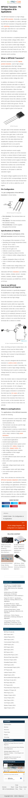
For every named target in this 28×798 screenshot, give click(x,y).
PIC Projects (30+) (8, 685)
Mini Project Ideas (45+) (9, 682)
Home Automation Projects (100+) (12, 667)
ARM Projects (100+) (9, 639)
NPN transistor (9, 19)
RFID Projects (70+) (8, 692)
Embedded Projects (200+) (10, 662)
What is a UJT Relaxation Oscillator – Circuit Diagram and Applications (14, 753)
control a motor (12, 363)
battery (15, 446)
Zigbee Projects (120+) (9, 707)
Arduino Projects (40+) (9, 637)
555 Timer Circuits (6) (9, 632)
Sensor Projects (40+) (9, 697)
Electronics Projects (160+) (10, 659)
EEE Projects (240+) (9, 649)
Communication (7, 724)
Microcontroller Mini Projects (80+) (12, 677)
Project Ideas (7, 732)
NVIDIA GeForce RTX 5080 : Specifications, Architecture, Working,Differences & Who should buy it (6, 548)
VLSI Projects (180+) (9, 702)
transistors (16, 272)
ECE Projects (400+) (9, 647)
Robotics (6, 734)
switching (6, 26)
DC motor (14, 393)
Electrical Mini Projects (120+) (11, 654)
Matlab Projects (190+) (9, 675)
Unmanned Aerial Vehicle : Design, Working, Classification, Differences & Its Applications (13, 611)
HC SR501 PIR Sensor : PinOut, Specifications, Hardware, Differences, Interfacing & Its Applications (19, 548)
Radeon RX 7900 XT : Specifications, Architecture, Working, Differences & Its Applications (13, 599)
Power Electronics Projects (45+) (12, 687)
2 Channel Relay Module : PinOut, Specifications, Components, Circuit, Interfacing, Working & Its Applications (13, 622)
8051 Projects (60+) (8, 634)
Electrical (6, 727)
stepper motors (14, 448)
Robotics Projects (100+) (10, 695)
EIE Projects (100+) (8, 652)
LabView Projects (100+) (10, 672)
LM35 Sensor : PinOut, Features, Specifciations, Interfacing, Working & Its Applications (13, 617)
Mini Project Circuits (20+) (10, 680)
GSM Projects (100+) (9, 664)
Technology (6, 737)
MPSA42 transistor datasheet (9, 480)
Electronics (6, 729)
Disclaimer (8, 789)
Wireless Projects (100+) (10, 705)
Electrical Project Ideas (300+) (11, 657)
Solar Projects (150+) (9, 700)
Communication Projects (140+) (11, 642)
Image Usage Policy (16, 787)
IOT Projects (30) (8, 670)
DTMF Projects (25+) (9, 644)
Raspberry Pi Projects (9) (10, 690)
